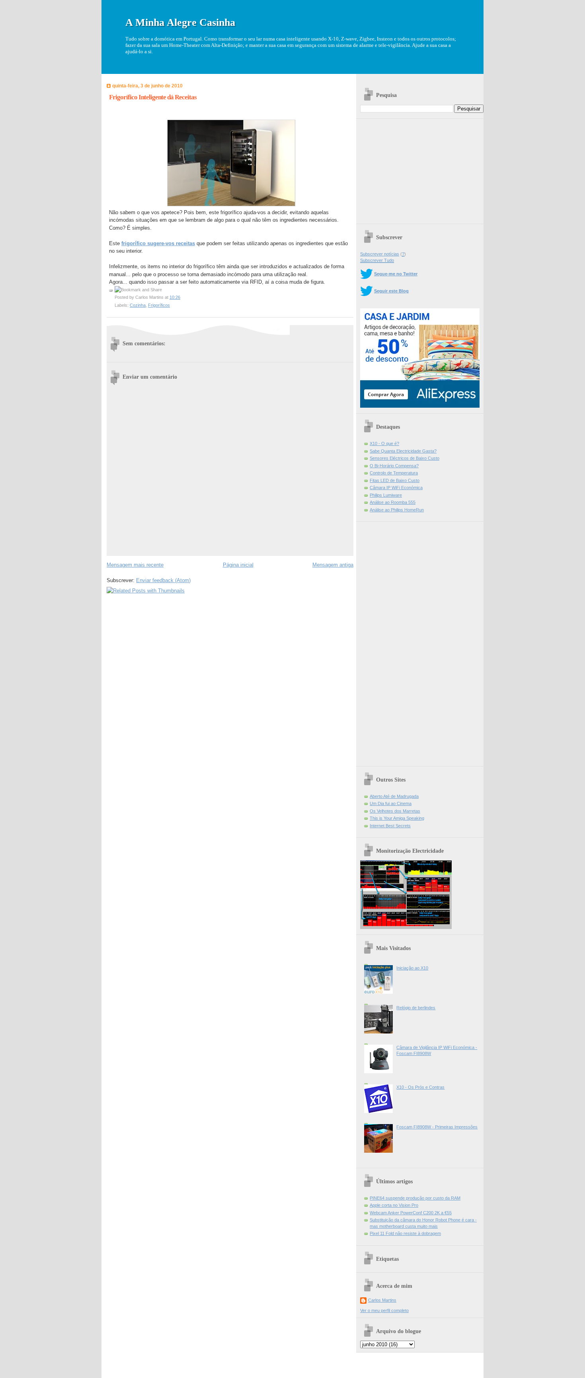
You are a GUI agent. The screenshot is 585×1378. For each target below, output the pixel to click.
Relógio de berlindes (415, 1007)
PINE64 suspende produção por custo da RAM (415, 1198)
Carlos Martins (382, 1300)
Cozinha (138, 305)
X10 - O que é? (384, 443)
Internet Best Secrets (390, 825)
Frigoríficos (159, 305)
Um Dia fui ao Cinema (390, 803)
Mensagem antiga (332, 565)
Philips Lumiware (386, 495)
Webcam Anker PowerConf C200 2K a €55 (411, 1212)
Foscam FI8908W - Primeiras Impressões (437, 1126)
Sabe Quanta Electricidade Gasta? (403, 451)
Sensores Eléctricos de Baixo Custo (404, 458)
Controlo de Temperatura (394, 472)
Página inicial (238, 565)
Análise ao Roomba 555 (392, 502)
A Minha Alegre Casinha (180, 22)
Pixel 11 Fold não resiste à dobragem (405, 1233)
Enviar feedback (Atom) (163, 580)
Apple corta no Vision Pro (394, 1205)
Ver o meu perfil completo (384, 1310)
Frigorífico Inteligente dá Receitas (153, 97)
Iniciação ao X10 (412, 968)
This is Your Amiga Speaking (397, 818)
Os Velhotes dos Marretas (395, 811)
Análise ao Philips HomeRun (397, 509)
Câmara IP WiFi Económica (396, 487)
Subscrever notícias (379, 254)
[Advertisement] (420, 168)
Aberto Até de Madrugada (394, 796)
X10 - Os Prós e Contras (420, 1087)
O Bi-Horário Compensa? (394, 465)
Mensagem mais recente (135, 565)
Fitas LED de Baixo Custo (394, 480)
